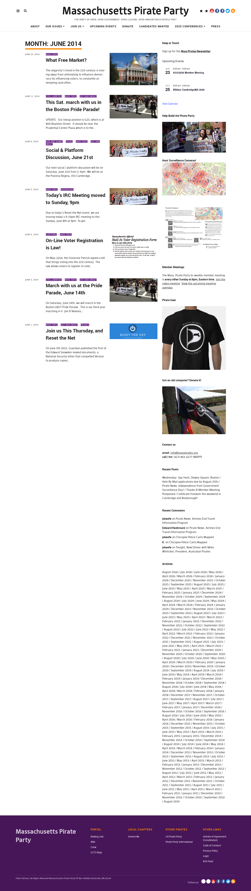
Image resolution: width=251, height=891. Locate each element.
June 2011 (168, 789)
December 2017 (180, 695)
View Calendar (170, 103)
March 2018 (184, 691)
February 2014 (204, 748)
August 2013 (201, 756)
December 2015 (180, 723)
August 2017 (201, 699)
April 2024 (168, 605)
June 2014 (202, 744)
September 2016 (214, 711)
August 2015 (201, 727)
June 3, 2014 (31, 280)
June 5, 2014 (31, 189)
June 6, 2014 (31, 141)
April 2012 (168, 777)
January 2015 (191, 736)
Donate (127, 26)
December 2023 (181, 609)
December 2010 (211, 793)
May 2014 (217, 744)
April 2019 (198, 674)
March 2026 (184, 576)
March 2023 (214, 617)
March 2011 (213, 789)
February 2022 (204, 633)
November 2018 (172, 682)
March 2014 (184, 748)
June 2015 (168, 731)
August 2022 (172, 629)
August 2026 (170, 572)
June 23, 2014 (32, 54)
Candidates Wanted (154, 26)
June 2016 (200, 715)
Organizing (67, 189)
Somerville (133, 836)
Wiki (93, 841)
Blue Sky (201, 11)
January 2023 (191, 621)
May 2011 (183, 789)
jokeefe (166, 518)
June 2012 (200, 772)
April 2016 (168, 719)
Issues (69, 141)
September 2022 (214, 625)
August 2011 (201, 785)
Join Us (76, 26)
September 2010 (214, 797)
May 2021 (183, 645)
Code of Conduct (212, 845)
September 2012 (214, 768)
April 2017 (197, 703)
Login (206, 856)
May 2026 (215, 572)
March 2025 (214, 588)
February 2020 (204, 662)
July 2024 (188, 600)
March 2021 (214, 645)
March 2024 (185, 605)
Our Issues (54, 26)
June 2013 (168, 760)
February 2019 (171, 678)
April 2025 (198, 588)
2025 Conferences (189, 26)
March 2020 (185, 662)
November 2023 (203, 609)
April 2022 (168, 633)
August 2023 (202, 613)
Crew (93, 847)
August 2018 (170, 686)
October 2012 (192, 768)
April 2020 (168, 662)
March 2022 (184, 633)
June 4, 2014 (32, 234)
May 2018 (215, 686)
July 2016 (186, 715)
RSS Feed (208, 861)
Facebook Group (222, 11)
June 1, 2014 (31, 325)
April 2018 (168, 691)
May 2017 (183, 703)
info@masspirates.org (184, 452)
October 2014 (193, 740)
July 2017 (216, 699)
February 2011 (171, 793)
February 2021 (171, 650)
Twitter (228, 11)
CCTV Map (96, 852)
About (35, 26)
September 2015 (181, 727)
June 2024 (202, 600)
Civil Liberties (54, 96)
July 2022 (188, 629)
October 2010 (193, 797)
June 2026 (200, 572)
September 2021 (181, 641)
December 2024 (212, 592)
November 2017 (202, 695)
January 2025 (191, 592)
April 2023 (198, 617)
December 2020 (211, 650)
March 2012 (184, 777)
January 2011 (190, 793)
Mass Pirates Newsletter (196, 51)
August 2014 (172, 744)
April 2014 (168, 748)
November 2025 (203, 580)
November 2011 (202, 781)
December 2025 (181, 580)
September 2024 (214, 596)
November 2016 (172, 711)
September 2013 (181, 756)
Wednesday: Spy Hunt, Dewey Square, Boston (190, 477)
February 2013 (171, 764)
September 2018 (214, 682)
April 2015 (198, 731)
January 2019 (191, 678)
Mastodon (206, 11)
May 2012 (215, 772)
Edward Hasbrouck (173, 528)
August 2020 (172, 658)
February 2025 (171, 592)
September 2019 (181, 670)
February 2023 (171, 621)
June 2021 (168, 645)
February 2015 (171, 736)
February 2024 (204, 605)
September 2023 (181, 613)
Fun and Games (54, 141)
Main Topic (52, 54)
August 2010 (172, 801)
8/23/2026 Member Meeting (188, 72)
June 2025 (168, 588)
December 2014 (211, 736)
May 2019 (183, 674)
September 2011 (181, 785)
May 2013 (183, 760)
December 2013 (181, 752)
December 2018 (211, 678)
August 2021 (201, 641)
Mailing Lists (97, 836)
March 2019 (214, 674)
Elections (51, 234)
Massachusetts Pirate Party (125, 10)
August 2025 (202, 584)
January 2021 (191, 650)
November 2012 (172, 768)
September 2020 (214, 654)
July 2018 (186, 686)
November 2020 (172, 654)
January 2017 (190, 707)
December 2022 (211, 621)
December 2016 (211, 707)
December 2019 (181, 666)
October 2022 (193, 625)
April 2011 (197, 789)
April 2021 (198, 645)
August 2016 (170, 715)
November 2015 (203, 723)
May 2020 (217, 658)
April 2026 (168, 576)
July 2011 (216, 785)
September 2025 (181, 584)
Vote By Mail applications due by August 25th (190, 481)
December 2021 (181, 637)
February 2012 (203, 777)
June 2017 (168, 703)
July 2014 (188, 744)
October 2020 (193, 654)
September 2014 (214, 740)
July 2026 (186, 572)
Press (215, 26)
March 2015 (214, 731)
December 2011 (180, 781)
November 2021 (203, 637)
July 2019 (217, 670)
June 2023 (168, 617)
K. (163, 542)
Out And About (88, 96)
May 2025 (183, 588)
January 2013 (191, 764)
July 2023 (218, 613)
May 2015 (183, 731)
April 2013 (198, 760)
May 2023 (183, 617)
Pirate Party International (179, 841)
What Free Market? (66, 60)
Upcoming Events (103, 26)
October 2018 (192, 682)
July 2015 (217, 727)
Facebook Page (217, 11)
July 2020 (188, 658)
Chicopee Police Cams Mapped (195, 537)
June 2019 (168, 674)
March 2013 (214, 760)
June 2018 (200, 686)
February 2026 (204, 576)
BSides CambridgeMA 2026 (189, 89)
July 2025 (218, 584)
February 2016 (203, 719)
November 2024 (172, 596)
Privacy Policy (210, 850)
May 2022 (217, 629)
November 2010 (172, 797)
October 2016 (192, 711)
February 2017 (171, 707)
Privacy (85, 325)
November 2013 (203, 752)
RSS (233, 11)
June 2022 (202, 629)
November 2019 (203, 666)
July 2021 (217, 641)
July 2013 (217, 756)
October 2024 (193, 596)
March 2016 (184, 719)
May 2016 (215, 715)
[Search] (25, 11)
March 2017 (213, 703)
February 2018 (203, 691)
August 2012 (170, 772)
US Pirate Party (174, 836)
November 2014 (172, 740)
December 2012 (211, 764)
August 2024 (172, 600)
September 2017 (181, 699)
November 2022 (172, 625)
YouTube (212, 11)
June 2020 (202, 658)
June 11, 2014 (32, 96)
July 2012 (186, 772)
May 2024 (217, 600)
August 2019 (201, 670)
